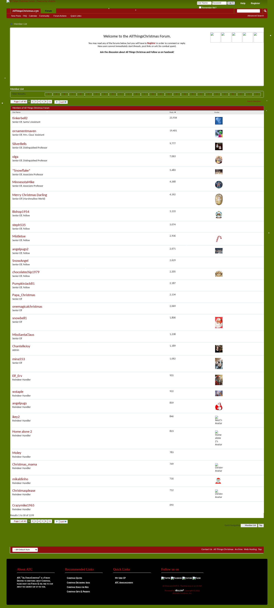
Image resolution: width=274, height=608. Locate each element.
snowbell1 (19, 318)
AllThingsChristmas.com (25, 11)
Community (44, 16)
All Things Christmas (223, 549)
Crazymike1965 (23, 505)
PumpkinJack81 (23, 284)
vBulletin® (179, 590)
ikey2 (16, 417)
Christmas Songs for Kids (78, 587)
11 (49, 101)
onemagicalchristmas (27, 307)
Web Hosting (250, 549)
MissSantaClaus (23, 335)
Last (62, 102)
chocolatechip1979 (26, 272)
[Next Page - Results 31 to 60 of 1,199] (56, 102)
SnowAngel (20, 261)
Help (242, 3)
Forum (48, 11)
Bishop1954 (20, 212)
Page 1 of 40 (20, 101)
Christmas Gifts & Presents (78, 591)
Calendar (33, 16)
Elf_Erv (17, 376)
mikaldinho (20, 479)
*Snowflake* (21, 171)
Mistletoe (19, 236)
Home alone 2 (22, 432)
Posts (172, 112)
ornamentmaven (24, 131)
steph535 (19, 225)
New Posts (16, 16)
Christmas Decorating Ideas (78, 583)
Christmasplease (23, 491)
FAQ (25, 16)
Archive (238, 549)
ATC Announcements (124, 583)
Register (255, 3)
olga (15, 157)
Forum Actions (60, 16)
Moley (16, 453)
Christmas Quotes (74, 578)
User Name (16, 112)
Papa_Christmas (23, 295)
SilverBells (19, 144)
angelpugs (19, 403)
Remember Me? (208, 8)
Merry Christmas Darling (29, 195)
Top (260, 526)
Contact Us (206, 549)
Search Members (254, 101)
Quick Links (76, 16)
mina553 (18, 359)
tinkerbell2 (20, 118)
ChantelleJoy (21, 346)
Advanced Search (256, 16)
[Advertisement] (137, 535)
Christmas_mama (24, 464)
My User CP (120, 578)
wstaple (17, 392)
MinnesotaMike (23, 182)
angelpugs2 (20, 249)
